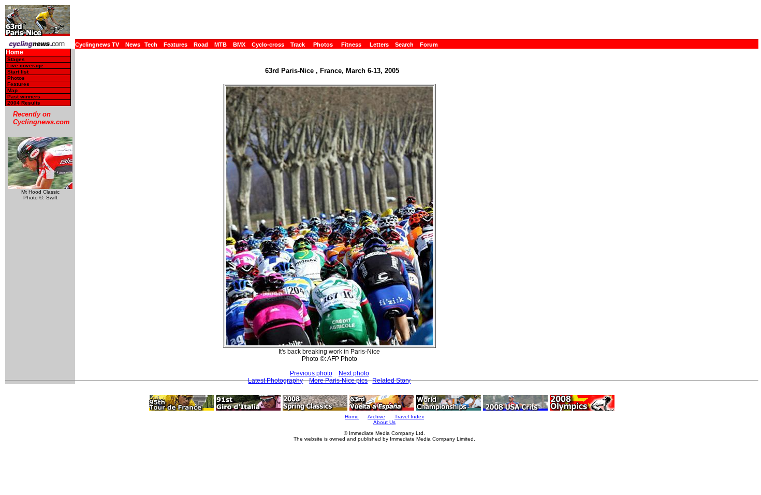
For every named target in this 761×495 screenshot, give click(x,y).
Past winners (23, 96)
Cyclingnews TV (97, 44)
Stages (16, 59)
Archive (376, 416)
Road (201, 44)
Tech (150, 44)
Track (297, 44)
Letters (379, 44)
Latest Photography (275, 380)
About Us (384, 422)
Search (404, 44)
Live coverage (25, 65)
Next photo (354, 373)
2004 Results (23, 103)
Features (175, 44)
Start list (17, 72)
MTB (220, 44)
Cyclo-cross (268, 44)
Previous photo (311, 373)
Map (12, 90)
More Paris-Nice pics (338, 380)
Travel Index (409, 416)
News (132, 44)
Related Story (391, 380)
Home (14, 52)
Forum (429, 44)
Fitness (351, 44)
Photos (323, 44)
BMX (239, 44)
